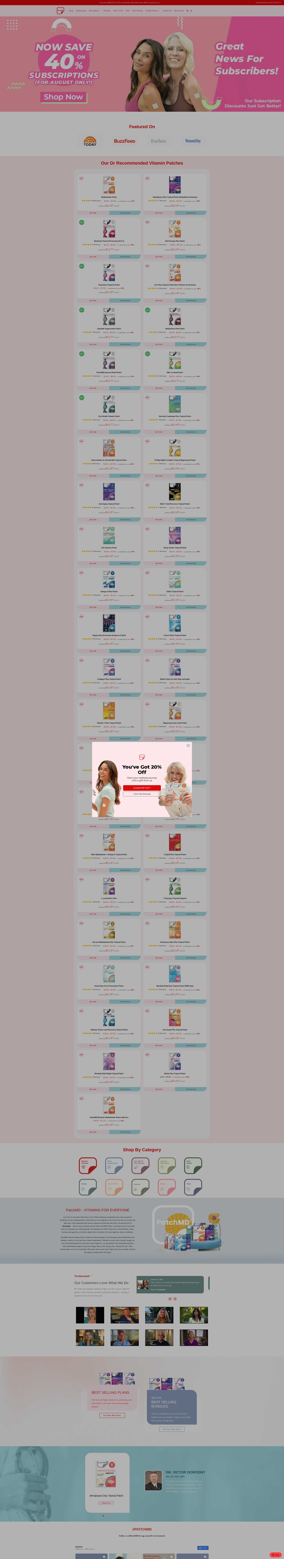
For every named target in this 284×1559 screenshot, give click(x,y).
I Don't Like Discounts (142, 794)
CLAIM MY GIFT (142, 788)
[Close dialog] (188, 745)
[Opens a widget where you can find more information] (276, 1555)
